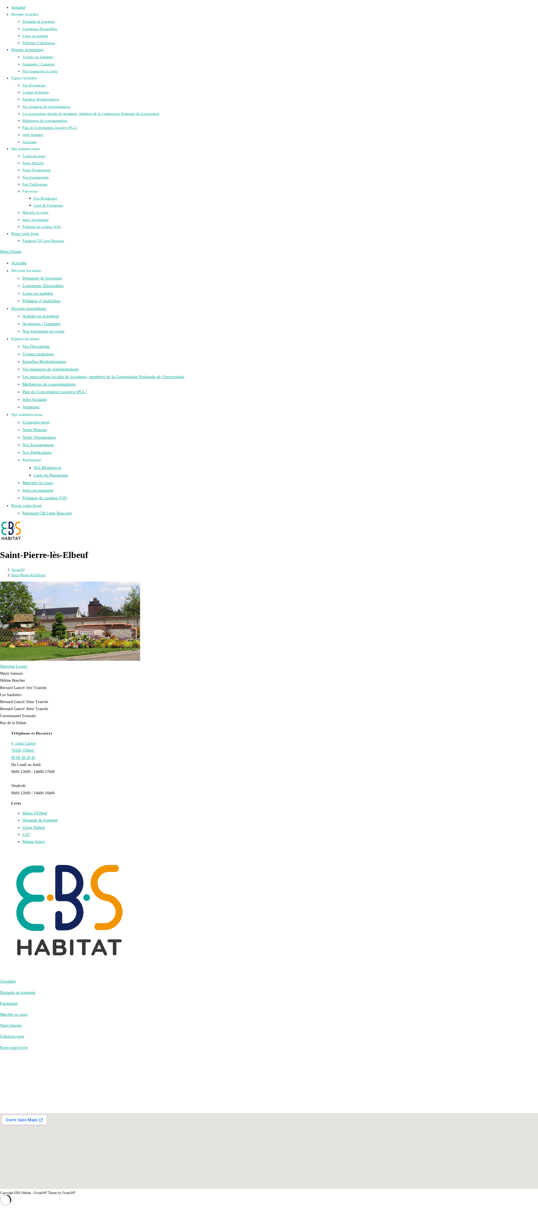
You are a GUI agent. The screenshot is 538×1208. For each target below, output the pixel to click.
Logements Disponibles (43, 285)
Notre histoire (11, 1025)
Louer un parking (37, 293)
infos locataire (34, 399)
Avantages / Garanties (41, 323)
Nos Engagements (38, 445)
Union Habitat (33, 827)
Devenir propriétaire (29, 308)
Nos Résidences (47, 467)
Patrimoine (8, 1003)
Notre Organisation (39, 437)
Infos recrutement (37, 490)
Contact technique (38, 354)
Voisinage (31, 407)
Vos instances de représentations (50, 369)
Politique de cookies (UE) (44, 498)
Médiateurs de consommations (49, 384)
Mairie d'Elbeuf (34, 813)
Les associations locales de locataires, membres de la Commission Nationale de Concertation (103, 376)
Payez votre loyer (26, 505)
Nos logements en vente (43, 331)
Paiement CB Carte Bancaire (47, 513)
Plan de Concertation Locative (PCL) (54, 392)
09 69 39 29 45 (23, 758)
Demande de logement (42, 278)
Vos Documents (36, 346)
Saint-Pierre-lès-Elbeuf (28, 575)
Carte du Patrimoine (51, 475)
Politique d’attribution (41, 301)
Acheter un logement (40, 316)
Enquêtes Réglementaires (44, 361)
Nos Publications (37, 452)
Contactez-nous (36, 422)
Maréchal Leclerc (13, 666)
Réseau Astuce (33, 841)
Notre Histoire (34, 429)
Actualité (19, 263)
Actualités (8, 981)
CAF (26, 834)
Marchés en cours (37, 483)
